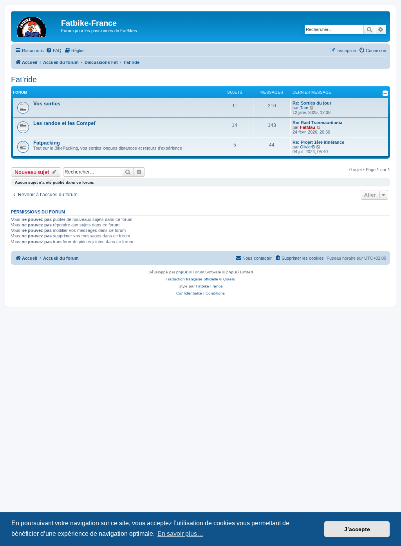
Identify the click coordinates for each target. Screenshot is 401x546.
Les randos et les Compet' (64, 123)
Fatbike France (209, 286)
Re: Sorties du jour (312, 103)
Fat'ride (24, 79)
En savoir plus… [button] (180, 533)
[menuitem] (53, 50)
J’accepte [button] (357, 529)
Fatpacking (46, 143)
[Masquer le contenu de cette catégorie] (385, 93)
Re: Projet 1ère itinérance (318, 142)
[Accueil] (37, 25)
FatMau (307, 127)
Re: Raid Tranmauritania (317, 122)
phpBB (182, 272)
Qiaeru (229, 279)
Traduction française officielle (192, 279)
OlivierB (307, 147)
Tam (304, 107)
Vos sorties (46, 104)
